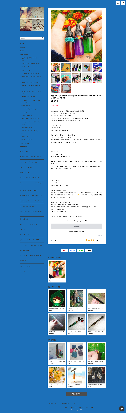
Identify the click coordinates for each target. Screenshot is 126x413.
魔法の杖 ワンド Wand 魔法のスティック (31, 195)
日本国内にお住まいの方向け (76, 231)
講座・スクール (26, 136)
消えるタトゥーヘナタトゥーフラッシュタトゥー (31, 184)
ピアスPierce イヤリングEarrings (31, 73)
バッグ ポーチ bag (27, 115)
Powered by (74, 410)
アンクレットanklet (27, 140)
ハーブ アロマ (25, 143)
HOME (22, 43)
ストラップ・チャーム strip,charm (31, 109)
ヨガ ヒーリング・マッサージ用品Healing (31, 201)
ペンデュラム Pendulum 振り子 (30, 82)
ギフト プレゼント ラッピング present (30, 255)
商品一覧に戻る (77, 394)
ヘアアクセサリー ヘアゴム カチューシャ (31, 245)
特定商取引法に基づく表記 (68, 403)
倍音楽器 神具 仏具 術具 (28, 97)
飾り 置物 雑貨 (26, 105)
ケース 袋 (24, 112)
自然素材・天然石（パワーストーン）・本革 (31, 157)
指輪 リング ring (26, 70)
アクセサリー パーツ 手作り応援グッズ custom (31, 213)
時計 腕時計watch (27, 127)
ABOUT (22, 47)
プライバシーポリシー (54, 403)
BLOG (22, 51)
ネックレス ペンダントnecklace (30, 63)
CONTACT (23, 147)
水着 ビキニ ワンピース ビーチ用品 (31, 118)
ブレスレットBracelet (27, 67)
